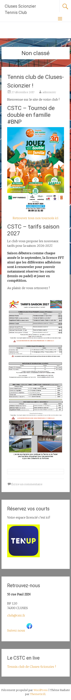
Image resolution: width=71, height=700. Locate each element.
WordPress (41, 690)
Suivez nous (16, 630)
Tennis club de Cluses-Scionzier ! (31, 667)
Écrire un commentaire (26, 484)
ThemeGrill (37, 694)
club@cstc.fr (16, 615)
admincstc (49, 92)
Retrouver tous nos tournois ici (35, 218)
